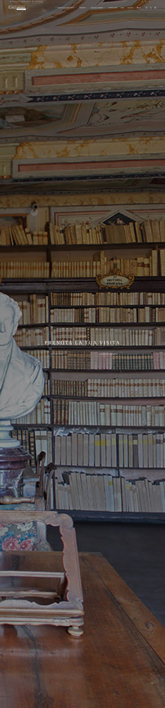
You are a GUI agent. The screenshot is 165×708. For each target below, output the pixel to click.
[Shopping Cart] (146, 8)
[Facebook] (142, 1)
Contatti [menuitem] (131, 7)
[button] (151, 8)
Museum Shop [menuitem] (112, 7)
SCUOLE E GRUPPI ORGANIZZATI (108, 354)
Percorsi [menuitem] (82, 7)
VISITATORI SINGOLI (57, 354)
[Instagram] (146, 1)
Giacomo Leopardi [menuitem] (97, 7)
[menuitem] (139, 7)
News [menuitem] (122, 7)
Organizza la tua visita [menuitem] (66, 7)
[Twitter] (149, 1)
